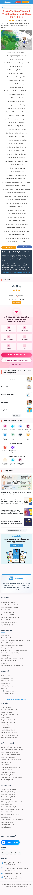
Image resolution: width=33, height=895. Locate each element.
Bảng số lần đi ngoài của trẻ (10, 814)
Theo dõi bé (5, 635)
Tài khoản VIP (5, 676)
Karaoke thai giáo (6, 725)
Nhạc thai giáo (6, 610)
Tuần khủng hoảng (7, 822)
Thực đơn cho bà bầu (8, 615)
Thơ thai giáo (5, 717)
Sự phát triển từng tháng (9, 789)
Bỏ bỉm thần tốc (10, 693)
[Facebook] (7, 853)
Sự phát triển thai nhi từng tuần (11, 747)
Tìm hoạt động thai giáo (9, 732)
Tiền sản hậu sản (6, 762)
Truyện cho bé (5, 663)
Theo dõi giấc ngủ (7, 643)
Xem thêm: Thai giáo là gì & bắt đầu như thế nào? (16, 272)
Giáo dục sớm (5, 655)
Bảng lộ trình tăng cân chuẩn (10, 754)
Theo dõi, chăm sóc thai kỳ (10, 607)
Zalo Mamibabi (12, 842)
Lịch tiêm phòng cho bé (8, 817)
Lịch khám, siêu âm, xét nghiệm (11, 759)
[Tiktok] (15, 853)
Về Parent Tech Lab (7, 686)
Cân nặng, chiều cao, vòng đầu (11, 792)
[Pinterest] (19, 853)
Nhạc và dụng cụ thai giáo (13, 7)
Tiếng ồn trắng (6, 827)
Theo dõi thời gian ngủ (8, 807)
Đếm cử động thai (7, 775)
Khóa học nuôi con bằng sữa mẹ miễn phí (14, 650)
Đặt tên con (5, 765)
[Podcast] (11, 853)
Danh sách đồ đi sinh (8, 772)
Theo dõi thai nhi (6, 620)
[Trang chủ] (2, 7)
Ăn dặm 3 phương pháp (8, 660)
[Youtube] (2, 853)
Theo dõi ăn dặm (6, 799)
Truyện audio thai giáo (8, 720)
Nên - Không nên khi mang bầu (11, 767)
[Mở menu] (31, 2)
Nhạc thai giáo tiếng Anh (9, 710)
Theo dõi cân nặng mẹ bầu (9, 622)
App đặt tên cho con (7, 625)
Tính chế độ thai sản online (10, 617)
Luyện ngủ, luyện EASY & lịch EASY (12, 658)
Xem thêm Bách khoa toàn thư (16, 530)
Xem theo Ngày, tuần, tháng (10, 735)
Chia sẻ (25, 247)
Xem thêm (15, 415)
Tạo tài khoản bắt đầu (17, 354)
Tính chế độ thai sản (7, 780)
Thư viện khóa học (7, 678)
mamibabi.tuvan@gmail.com (12, 873)
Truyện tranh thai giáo (8, 722)
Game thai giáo (6, 727)
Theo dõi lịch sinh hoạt (8, 638)
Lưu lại (9, 247)
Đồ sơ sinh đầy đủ (7, 770)
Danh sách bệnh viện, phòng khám (12, 777)
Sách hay (4, 688)
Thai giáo (7, 7)
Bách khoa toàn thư (7, 681)
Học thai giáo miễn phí (8, 730)
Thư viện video (5, 683)
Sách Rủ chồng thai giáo (9, 737)
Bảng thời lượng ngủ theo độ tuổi (12, 809)
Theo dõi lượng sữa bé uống (10, 653)
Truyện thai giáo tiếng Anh (9, 715)
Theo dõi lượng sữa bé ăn (9, 797)
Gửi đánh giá (16, 302)
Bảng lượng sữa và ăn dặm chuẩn (12, 802)
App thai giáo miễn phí (8, 602)
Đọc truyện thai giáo (7, 612)
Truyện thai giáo (6, 712)
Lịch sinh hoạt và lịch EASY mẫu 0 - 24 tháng (15, 640)
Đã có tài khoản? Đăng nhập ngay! (17, 360)
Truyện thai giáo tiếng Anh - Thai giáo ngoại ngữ (25, 7)
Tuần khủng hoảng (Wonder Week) (12, 645)
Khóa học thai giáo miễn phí (10, 605)
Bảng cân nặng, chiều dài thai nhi (12, 749)
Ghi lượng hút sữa (7, 648)
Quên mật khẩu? (16, 364)
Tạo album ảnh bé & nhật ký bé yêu (12, 665)
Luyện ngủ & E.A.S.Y (7, 824)
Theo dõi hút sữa (6, 804)
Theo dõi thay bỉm (7, 812)
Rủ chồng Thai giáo (11, 691)
